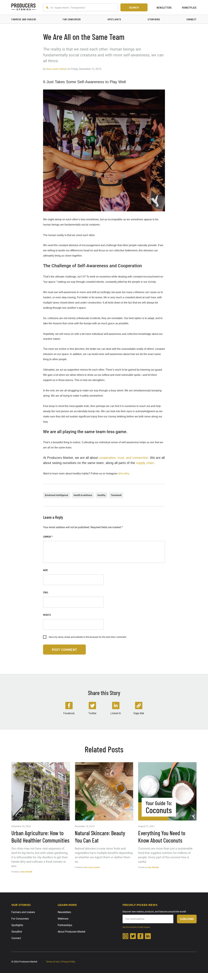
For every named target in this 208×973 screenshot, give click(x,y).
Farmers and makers (23, 912)
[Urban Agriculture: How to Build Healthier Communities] (40, 791)
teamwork (116, 495)
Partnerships (65, 925)
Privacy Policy (68, 961)
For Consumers (20, 918)
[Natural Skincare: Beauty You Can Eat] (104, 791)
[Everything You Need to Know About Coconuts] (167, 791)
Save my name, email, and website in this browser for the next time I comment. (88, 637)
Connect (16, 938)
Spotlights (17, 925)
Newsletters (164, 7)
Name (45, 570)
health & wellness (83, 495)
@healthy (123, 473)
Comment (48, 536)
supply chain (145, 463)
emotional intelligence (56, 495)
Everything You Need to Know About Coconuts (161, 836)
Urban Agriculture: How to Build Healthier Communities (40, 836)
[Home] (23, 7)
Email (45, 592)
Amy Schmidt (26, 872)
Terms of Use (52, 961)
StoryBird (16, 931)
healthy (101, 495)
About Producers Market (71, 931)
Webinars (63, 918)
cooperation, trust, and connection (123, 457)
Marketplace (189, 7)
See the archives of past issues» (136, 927)
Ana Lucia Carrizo (56, 69)
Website (47, 614)
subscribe (187, 918)
